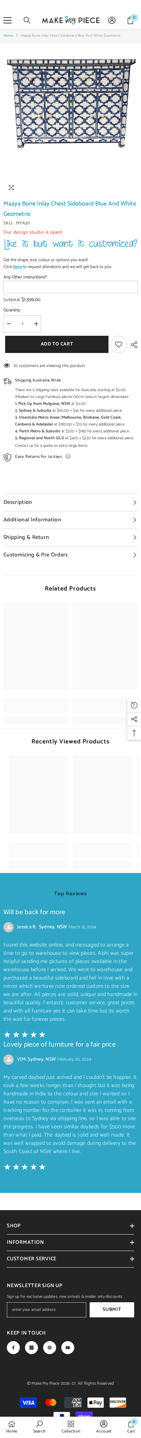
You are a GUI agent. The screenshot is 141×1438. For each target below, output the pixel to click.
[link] (36, 710)
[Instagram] (31, 1347)
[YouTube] (67, 1347)
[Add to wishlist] (118, 344)
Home (8, 36)
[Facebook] (13, 1347)
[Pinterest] (49, 1347)
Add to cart (55, 344)
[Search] (27, 20)
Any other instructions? (25, 277)
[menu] (7, 20)
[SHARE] (132, 344)
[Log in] (111, 20)
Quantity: (12, 310)
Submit (112, 1310)
